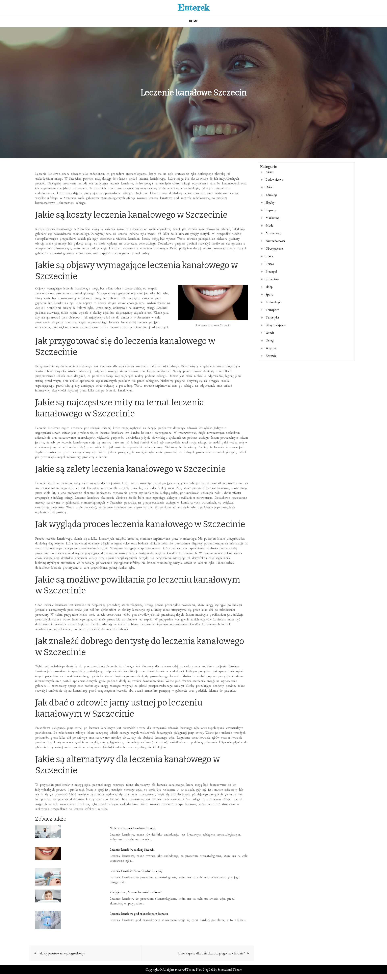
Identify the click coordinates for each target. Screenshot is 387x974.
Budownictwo (274, 179)
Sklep (269, 287)
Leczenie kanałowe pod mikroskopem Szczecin (139, 914)
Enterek (193, 7)
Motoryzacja (274, 233)
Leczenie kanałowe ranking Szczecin (132, 849)
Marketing (272, 218)
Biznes (270, 172)
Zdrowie (271, 356)
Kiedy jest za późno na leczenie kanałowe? (136, 892)
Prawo (270, 264)
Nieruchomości (275, 241)
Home (193, 21)
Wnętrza (271, 348)
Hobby (270, 202)
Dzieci (269, 187)
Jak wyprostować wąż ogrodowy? (61, 953)
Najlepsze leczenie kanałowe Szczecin (133, 828)
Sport (269, 294)
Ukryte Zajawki (276, 325)
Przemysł (271, 271)
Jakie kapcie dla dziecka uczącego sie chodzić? (211, 953)
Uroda (270, 333)
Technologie (273, 302)
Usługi (270, 340)
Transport (272, 310)
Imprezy (271, 210)
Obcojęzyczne (274, 248)
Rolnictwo (272, 279)
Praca (269, 256)
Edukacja (271, 195)
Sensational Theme (230, 969)
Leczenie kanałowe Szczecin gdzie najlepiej (136, 871)
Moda (269, 225)
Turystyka (272, 317)
